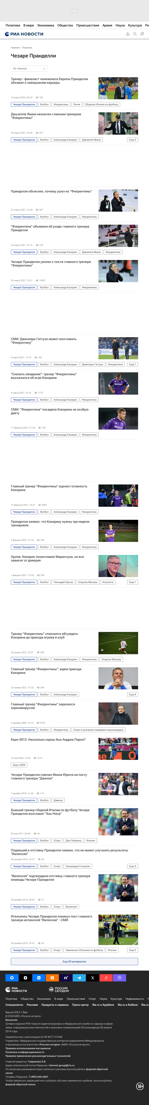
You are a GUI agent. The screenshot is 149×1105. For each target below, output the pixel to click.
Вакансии (11, 1019)
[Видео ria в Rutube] (65, 977)
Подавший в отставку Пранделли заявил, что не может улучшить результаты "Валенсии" (69, 852)
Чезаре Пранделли (33, 56)
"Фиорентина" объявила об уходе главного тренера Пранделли (50, 228)
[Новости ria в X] (92, 977)
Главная (15, 47)
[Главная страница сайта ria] (23, 34)
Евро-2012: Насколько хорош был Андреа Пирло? (48, 739)
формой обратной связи (20, 1084)
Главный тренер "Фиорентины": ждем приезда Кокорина (46, 671)
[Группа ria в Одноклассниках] (52, 977)
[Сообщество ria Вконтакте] (38, 977)
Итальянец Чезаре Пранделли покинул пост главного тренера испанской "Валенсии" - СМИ (51, 918)
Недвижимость (135, 998)
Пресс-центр (80, 1004)
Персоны (27, 47)
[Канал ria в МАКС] (12, 977)
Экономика (44, 998)
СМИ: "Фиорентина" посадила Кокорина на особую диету (49, 411)
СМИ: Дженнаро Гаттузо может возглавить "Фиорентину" (43, 340)
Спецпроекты (14, 1004)
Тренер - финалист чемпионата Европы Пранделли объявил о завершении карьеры (49, 80)
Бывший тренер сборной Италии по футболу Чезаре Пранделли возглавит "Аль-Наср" (50, 811)
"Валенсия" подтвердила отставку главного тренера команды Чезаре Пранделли (50, 877)
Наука (103, 998)
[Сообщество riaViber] (119, 977)
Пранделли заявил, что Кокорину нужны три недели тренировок (50, 523)
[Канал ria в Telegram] (79, 977)
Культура (116, 998)
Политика (11, 998)
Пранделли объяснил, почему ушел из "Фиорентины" (51, 191)
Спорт (92, 998)
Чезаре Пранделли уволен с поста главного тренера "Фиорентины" (51, 263)
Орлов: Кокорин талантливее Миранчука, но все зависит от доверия (47, 558)
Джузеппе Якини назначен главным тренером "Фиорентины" (46, 116)
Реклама (32, 1004)
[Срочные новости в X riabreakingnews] (106, 977)
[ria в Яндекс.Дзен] (25, 977)
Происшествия (76, 998)
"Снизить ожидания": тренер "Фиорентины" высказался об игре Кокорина (44, 376)
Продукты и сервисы (55, 1004)
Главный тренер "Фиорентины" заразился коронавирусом (43, 706)
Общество (27, 998)
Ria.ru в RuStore (128, 1004)
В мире (58, 998)
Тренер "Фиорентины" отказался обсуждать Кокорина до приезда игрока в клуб (44, 635)
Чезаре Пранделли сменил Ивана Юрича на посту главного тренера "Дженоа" (49, 776)
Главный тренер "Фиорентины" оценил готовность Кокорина (49, 488)
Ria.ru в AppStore (103, 1004)
